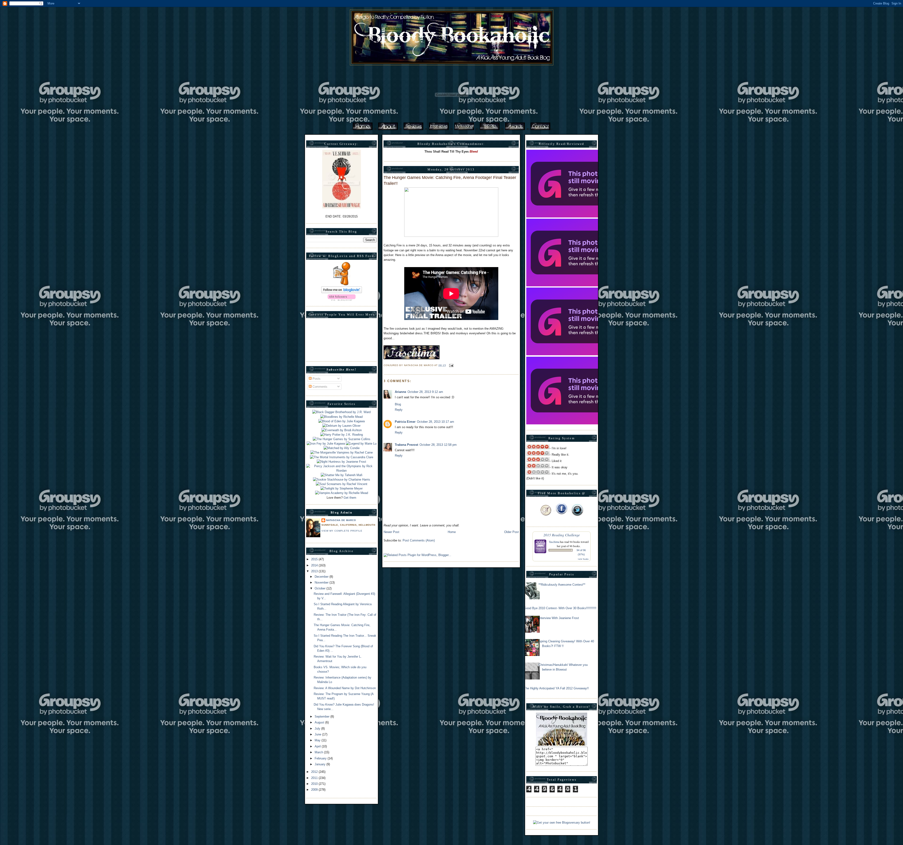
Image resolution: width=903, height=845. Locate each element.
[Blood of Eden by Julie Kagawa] (341, 421)
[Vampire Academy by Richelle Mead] (341, 493)
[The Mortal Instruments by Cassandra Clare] (341, 457)
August (320, 722)
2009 (315, 789)
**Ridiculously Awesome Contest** (562, 584)
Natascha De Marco (341, 520)
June (318, 734)
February (321, 758)
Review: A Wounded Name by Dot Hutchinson (345, 688)
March (319, 752)
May (318, 740)
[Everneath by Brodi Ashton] (341, 430)
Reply (399, 409)
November (322, 582)
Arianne (400, 392)
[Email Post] (450, 365)
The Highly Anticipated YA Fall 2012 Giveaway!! (556, 688)
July (318, 728)
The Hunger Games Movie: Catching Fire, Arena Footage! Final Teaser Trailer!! (450, 180)
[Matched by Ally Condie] (342, 448)
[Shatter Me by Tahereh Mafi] (341, 475)
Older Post (511, 532)
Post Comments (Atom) (419, 540)
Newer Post (391, 532)
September (322, 716)
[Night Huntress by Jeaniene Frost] (341, 461)
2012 (315, 772)
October (320, 588)
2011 (315, 778)
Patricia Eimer (405, 421)
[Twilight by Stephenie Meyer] (342, 488)
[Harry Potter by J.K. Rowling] (341, 434)
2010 (315, 784)
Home (452, 532)
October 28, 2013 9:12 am (425, 392)
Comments (319, 386)
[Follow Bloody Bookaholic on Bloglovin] (341, 292)
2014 (315, 565)
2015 (315, 559)
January (320, 764)
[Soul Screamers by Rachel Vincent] (341, 484)
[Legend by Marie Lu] (361, 443)
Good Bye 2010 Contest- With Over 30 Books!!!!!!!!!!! (560, 608)
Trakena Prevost (406, 444)
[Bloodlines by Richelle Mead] (341, 417)
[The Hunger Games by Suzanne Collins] (341, 439)
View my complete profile (341, 530)
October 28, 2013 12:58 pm (438, 444)
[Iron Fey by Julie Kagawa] (326, 443)
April (318, 746)
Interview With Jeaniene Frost (559, 618)
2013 (315, 571)
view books (583, 559)
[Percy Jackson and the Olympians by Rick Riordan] (341, 470)
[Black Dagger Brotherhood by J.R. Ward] (341, 412)
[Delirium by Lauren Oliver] (341, 425)
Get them (350, 497)
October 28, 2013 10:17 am (435, 421)
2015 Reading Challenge (561, 534)
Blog (398, 404)
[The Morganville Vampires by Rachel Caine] (341, 452)
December (322, 576)
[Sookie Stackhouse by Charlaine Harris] (341, 479)
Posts (316, 378)
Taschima (554, 542)
